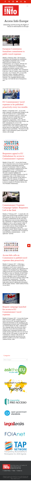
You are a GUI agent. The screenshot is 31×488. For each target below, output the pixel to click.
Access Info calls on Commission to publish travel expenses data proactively (15, 257)
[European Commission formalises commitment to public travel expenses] (11, 40)
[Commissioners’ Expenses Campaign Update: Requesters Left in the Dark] (11, 196)
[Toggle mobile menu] (27, 6)
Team (13, 470)
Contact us (19, 470)
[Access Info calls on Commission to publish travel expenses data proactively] (11, 247)
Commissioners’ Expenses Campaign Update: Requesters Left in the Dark (15, 207)
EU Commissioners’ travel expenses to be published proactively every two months (15, 104)
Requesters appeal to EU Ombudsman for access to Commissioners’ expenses (13, 156)
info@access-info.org (15, 468)
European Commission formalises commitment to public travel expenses (14, 51)
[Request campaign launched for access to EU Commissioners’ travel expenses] (11, 298)
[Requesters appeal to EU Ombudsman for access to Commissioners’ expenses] (11, 145)
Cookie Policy (7, 470)
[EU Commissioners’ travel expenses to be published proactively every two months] (11, 93)
